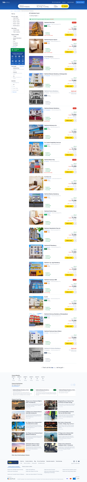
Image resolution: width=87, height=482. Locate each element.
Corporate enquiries (50, 461)
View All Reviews (15, 386)
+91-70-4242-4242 (56, 2)
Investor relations (29, 461)
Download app (59, 461)
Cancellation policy (41, 463)
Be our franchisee (41, 461)
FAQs (21, 463)
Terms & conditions (27, 463)
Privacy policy (34, 463)
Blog (35, 461)
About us (63, 2)
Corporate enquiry (70, 2)
